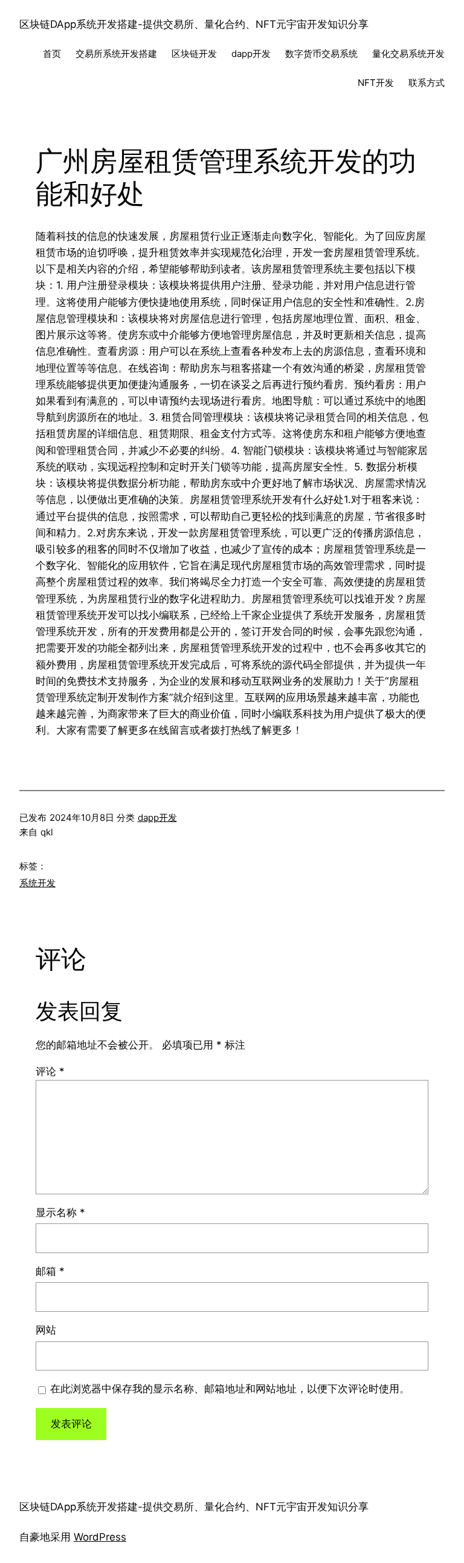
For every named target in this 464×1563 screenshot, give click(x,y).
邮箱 (50, 1271)
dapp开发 (157, 817)
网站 (46, 1330)
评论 (50, 1071)
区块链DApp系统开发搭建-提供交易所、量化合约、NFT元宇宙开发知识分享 (194, 24)
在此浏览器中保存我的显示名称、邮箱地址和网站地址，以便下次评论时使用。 (230, 1389)
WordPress (100, 1537)
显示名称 (60, 1212)
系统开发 (37, 883)
